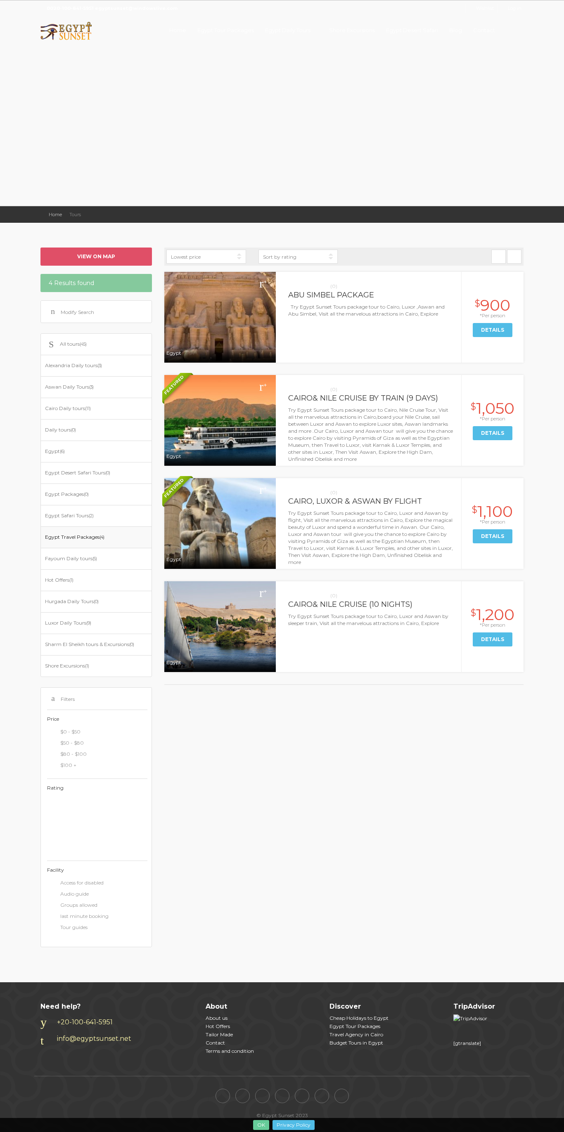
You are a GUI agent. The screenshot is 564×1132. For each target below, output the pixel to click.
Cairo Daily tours (68, 408)
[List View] (514, 257)
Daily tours (60, 430)
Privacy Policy (293, 1125)
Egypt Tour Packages (225, 30)
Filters (68, 699)
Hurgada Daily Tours (72, 601)
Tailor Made (219, 1034)
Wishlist (485, 8)
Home (177, 30)
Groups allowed (78, 905)
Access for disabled (82, 883)
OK (261, 1125)
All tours (73, 344)
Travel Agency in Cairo (356, 1034)
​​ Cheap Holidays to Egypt (359, 1018)
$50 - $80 (72, 743)
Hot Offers (59, 580)
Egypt (55, 451)
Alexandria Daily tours (73, 365)
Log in (514, 8)
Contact (484, 30)
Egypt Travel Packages (74, 537)
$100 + (68, 765)
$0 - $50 (70, 732)
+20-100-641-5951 (85, 1022)
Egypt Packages (67, 494)
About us (216, 1018)
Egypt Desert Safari (412, 30)
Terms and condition (230, 1051)
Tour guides (74, 927)
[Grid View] (498, 257)
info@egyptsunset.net (94, 1038)
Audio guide (74, 894)
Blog (455, 30)
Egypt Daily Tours (287, 30)
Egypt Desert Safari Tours (77, 472)
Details (492, 330)
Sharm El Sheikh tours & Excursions (89, 644)
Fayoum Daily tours (71, 558)
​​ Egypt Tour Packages (354, 1026)
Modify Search (77, 312)
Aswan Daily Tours (69, 387)
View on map (96, 256)
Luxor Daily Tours (68, 623)
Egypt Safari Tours (69, 515)
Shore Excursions (352, 30)
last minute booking (84, 916)
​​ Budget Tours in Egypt (356, 1043)
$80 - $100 (73, 754)
